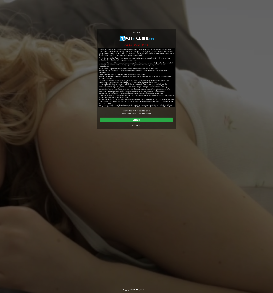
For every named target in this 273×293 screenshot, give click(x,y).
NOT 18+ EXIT (136, 125)
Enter (136, 120)
